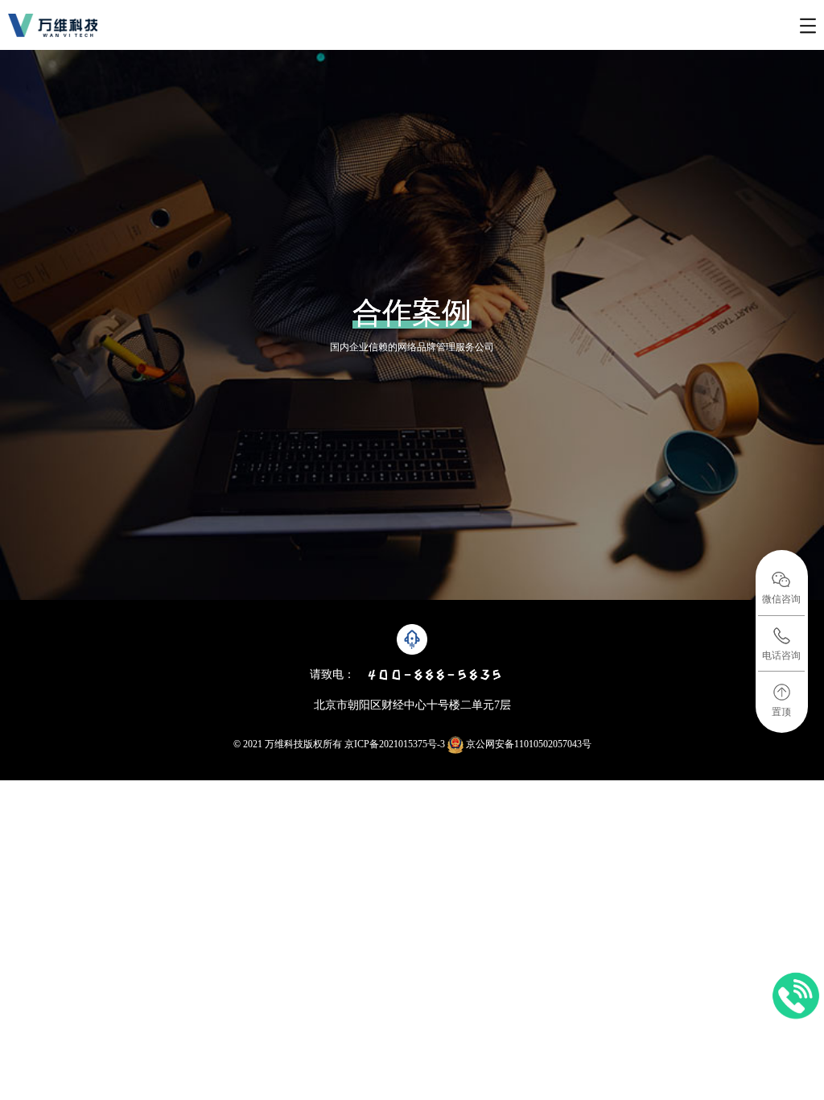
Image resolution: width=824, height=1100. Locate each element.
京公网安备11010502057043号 (527, 744)
